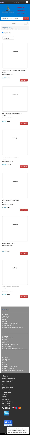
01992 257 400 (21, 10)
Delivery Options (6, 381)
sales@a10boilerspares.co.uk (15, 327)
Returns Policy (6, 403)
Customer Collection (7, 380)
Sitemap (4, 396)
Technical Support (7, 389)
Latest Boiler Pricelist (7, 387)
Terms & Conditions (7, 402)
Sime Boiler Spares (7, 27)
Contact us (5, 310)
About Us (4, 394)
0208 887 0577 (21, 7)
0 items (16, 2)
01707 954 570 (21, 13)
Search (26, 18)
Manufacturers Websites (8, 378)
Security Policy (6, 405)
